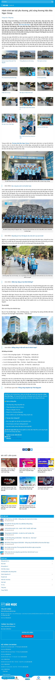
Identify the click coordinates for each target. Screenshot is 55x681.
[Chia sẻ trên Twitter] (26, 449)
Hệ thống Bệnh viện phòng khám (8, 571)
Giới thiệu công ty (5, 569)
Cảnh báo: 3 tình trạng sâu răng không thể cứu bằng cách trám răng (8, 470)
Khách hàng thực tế (5, 574)
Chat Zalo (5, 671)
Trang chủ (4, 17)
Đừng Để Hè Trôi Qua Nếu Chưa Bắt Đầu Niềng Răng (18, 523)
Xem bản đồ (6, 615)
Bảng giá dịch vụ (5, 561)
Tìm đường (13, 436)
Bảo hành (3, 563)
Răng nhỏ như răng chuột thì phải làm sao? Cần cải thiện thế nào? (8, 507)
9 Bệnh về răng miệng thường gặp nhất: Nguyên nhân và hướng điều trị (46, 470)
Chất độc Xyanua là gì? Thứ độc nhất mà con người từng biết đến (8, 489)
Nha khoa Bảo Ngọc (24, 24)
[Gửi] (52, 1)
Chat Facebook (6, 674)
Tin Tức (3, 584)
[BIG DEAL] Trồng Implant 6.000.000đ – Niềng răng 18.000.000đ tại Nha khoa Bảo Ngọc (27, 542)
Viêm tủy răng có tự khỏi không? (22, 282)
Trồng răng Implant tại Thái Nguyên (29, 387)
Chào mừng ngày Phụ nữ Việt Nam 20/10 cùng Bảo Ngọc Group (27, 470)
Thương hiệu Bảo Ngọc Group (20, 143)
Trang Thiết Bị (4, 590)
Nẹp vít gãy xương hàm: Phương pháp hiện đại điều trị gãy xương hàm (23, 547)
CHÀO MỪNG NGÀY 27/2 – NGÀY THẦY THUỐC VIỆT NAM (20, 528)
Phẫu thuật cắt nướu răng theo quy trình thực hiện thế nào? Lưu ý (21, 552)
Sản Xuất (3, 582)
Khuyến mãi (11, 5)
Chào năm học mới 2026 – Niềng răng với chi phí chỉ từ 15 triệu (21, 519)
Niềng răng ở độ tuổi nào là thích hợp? (24, 347)
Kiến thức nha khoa (5, 579)
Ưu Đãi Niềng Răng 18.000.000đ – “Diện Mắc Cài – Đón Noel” (20, 537)
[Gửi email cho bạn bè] (29, 449)
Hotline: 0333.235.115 (8, 677)
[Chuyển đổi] (52, 561)
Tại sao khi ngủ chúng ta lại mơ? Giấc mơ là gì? (45, 488)
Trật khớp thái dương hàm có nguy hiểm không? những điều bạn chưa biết (27, 507)
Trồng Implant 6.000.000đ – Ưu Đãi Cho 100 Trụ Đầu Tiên (19, 533)
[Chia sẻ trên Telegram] (31, 449)
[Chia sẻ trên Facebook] (23, 449)
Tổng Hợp (10, 17)
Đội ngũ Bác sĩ (4, 566)
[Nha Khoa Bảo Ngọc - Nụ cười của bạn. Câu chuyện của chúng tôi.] (4, 5)
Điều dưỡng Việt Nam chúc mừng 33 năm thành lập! (26, 488)
